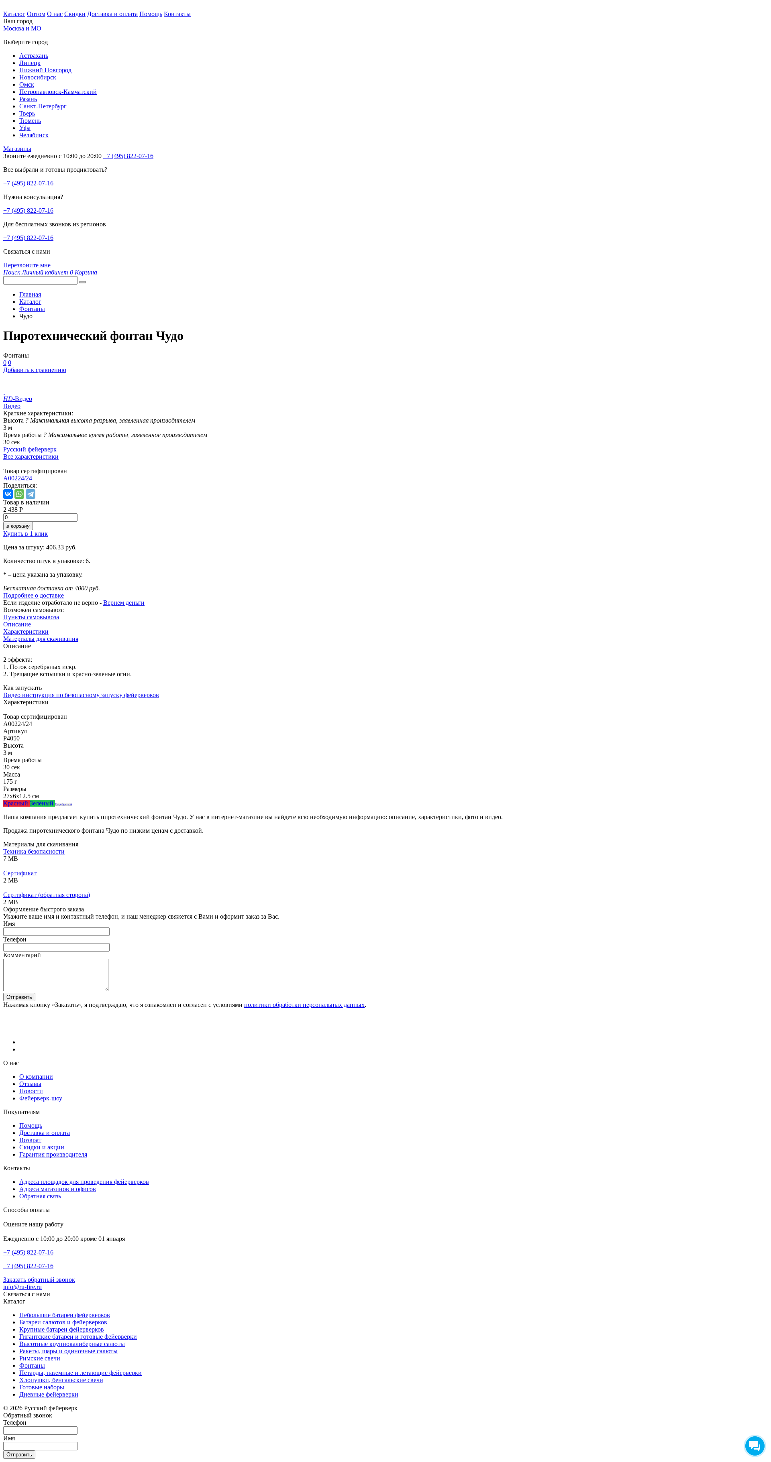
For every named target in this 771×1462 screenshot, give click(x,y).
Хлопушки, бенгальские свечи (61, 1380)
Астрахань (33, 55)
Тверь (27, 113)
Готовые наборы (41, 1387)
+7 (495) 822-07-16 (28, 183)
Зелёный (42, 803)
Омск (26, 84)
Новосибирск (37, 77)
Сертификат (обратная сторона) (46, 894)
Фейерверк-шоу (40, 1098)
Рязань (28, 99)
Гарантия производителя (53, 1154)
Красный (16, 803)
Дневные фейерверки (48, 1394)
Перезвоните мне (27, 265)
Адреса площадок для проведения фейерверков (84, 1181)
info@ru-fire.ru (22, 1286)
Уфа (25, 127)
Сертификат (20, 873)
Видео (11, 406)
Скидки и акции (41, 1147)
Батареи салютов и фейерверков (63, 1322)
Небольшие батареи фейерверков (64, 1315)
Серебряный (63, 804)
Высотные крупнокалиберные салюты (72, 1343)
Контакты (177, 13)
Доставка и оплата (112, 13)
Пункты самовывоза (31, 617)
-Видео (17, 398)
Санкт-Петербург (43, 106)
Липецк (30, 62)
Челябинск (34, 135)
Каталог (14, 13)
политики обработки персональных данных (304, 1004)
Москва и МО (22, 28)
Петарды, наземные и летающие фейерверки (80, 1372)
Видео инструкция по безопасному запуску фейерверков (81, 694)
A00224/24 (17, 478)
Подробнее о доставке (33, 595)
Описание (17, 624)
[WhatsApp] (19, 494)
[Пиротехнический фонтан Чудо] (4, 391)
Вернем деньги (124, 602)
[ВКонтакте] (8, 494)
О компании (36, 1076)
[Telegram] (30, 494)
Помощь (150, 13)
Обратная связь (40, 1196)
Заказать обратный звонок (39, 1279)
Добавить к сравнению (34, 369)
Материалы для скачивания (40, 638)
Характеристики (26, 631)
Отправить (19, 997)
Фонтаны (32, 1365)
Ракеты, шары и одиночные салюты (68, 1351)
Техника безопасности (34, 851)
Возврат (30, 1140)
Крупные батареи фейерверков (61, 1329)
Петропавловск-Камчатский (58, 91)
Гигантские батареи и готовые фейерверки (78, 1336)
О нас (55, 13)
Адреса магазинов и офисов (57, 1188)
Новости (31, 1091)
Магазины (17, 148)
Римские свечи (39, 1358)
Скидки (75, 13)
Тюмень (30, 120)
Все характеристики (31, 456)
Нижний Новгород (45, 70)
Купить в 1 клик (25, 533)
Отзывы (30, 1083)
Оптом (36, 13)
